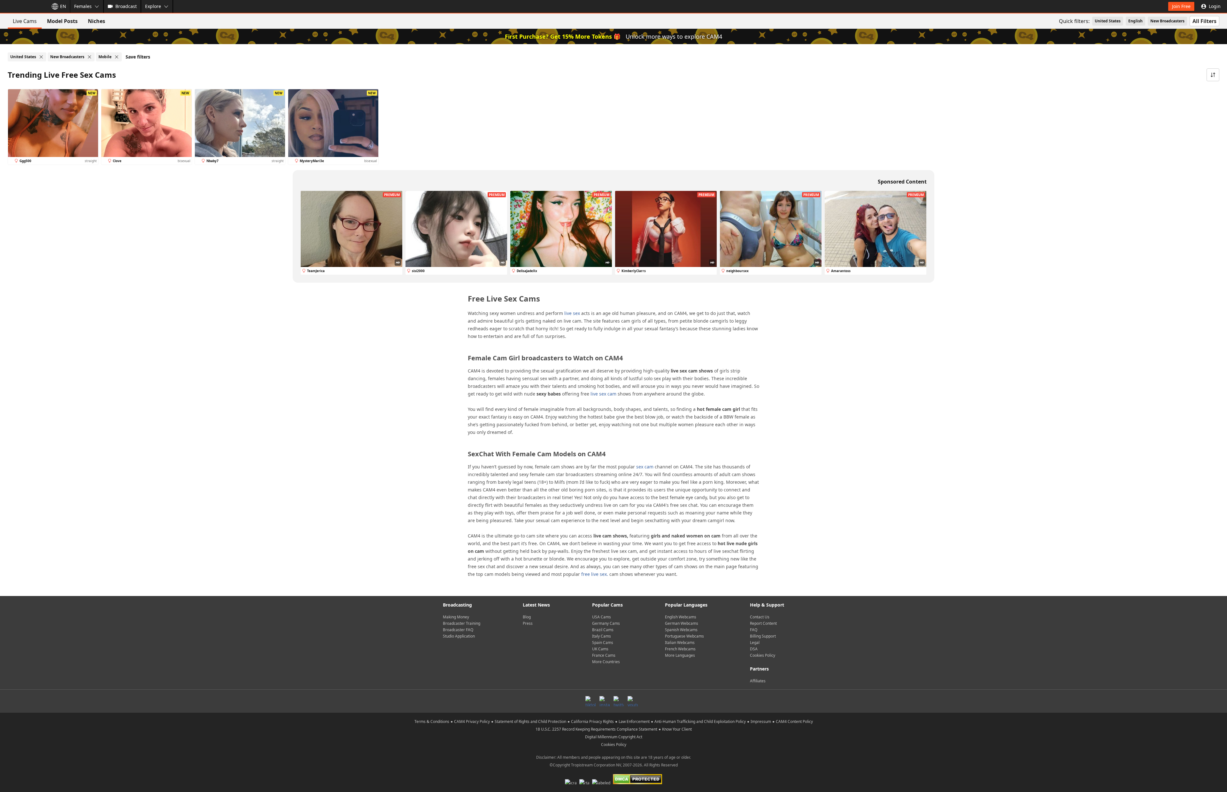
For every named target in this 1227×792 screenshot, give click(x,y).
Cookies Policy (762, 655)
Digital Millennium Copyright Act (613, 737)
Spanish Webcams (681, 629)
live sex (572, 313)
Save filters (138, 57)
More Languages (680, 655)
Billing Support (763, 636)
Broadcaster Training (461, 623)
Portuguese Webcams (684, 636)
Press (528, 623)
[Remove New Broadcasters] (89, 57)
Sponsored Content (902, 181)
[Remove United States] (41, 57)
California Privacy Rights (592, 721)
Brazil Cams (603, 629)
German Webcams (681, 623)
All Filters (1204, 21)
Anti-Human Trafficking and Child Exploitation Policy (700, 721)
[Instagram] (604, 701)
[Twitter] (619, 701)
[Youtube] (633, 701)
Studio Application (459, 636)
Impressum (761, 721)
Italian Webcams (680, 642)
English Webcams (680, 617)
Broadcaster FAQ (458, 629)
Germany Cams (606, 623)
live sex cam (603, 394)
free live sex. (594, 574)
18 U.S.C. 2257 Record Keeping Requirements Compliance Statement (596, 729)
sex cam (644, 467)
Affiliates (758, 681)
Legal (755, 642)
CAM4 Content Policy (794, 721)
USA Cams (601, 617)
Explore (153, 6)
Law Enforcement (634, 721)
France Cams (603, 655)
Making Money (456, 617)
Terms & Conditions (431, 721)
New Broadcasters (1167, 21)
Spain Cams (602, 642)
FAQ (753, 629)
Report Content (763, 623)
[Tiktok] (590, 701)
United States (1108, 21)
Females (83, 6)
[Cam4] (23, 6)
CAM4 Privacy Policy (472, 721)
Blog (527, 617)
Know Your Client (677, 729)
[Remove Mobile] (116, 57)
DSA (754, 649)
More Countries (606, 661)
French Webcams (680, 649)
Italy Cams (601, 636)
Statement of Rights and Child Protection (530, 721)
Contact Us (759, 617)
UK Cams (600, 649)
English (1135, 21)
